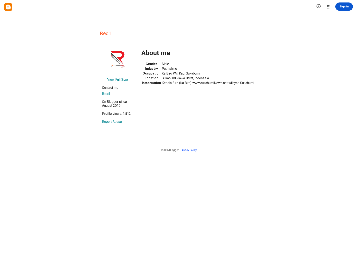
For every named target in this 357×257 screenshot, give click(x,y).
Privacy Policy (189, 150)
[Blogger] (8, 7)
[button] (319, 7)
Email (106, 94)
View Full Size (117, 80)
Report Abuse (112, 122)
